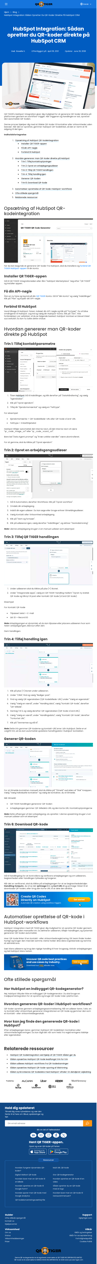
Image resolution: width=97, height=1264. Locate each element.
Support (87, 1214)
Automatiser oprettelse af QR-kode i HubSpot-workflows (43, 188)
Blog (15, 12)
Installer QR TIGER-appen (34, 143)
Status (8, 1235)
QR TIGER (40, 296)
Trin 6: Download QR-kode (34, 182)
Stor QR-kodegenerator (63, 1174)
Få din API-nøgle (29, 147)
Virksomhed (12, 1229)
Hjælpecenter (11, 1224)
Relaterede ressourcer (26, 197)
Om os (8, 1232)
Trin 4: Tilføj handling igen (33, 174)
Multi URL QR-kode (61, 1167)
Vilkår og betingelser (83, 1232)
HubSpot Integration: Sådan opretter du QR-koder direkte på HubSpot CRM (42, 15)
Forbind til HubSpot (30, 152)
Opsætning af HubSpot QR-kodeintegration (37, 140)
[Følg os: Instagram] (48, 1135)
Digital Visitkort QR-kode (25, 1174)
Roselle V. (20, 51)
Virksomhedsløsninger (14, 1238)
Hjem (6, 12)
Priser (7, 1241)
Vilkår (88, 1229)
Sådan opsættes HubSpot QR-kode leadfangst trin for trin (39, 1059)
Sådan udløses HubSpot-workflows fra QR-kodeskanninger (39, 1063)
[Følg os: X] (63, 1135)
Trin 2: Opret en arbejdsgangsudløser (39, 165)
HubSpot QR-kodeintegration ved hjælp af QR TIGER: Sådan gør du (43, 1055)
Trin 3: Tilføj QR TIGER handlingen (37, 170)
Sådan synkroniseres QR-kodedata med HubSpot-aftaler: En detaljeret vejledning (50, 1071)
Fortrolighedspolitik (84, 1238)
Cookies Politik (86, 1241)
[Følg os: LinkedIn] (33, 1135)
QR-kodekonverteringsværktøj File (30, 1200)
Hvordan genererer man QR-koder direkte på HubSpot (42, 158)
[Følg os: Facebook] (56, 1135)
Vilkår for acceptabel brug (80, 1235)
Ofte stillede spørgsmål (26, 193)
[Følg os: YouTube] (41, 1135)
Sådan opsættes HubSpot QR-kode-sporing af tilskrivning (38, 1067)
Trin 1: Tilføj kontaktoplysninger (36, 161)
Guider (9, 1214)
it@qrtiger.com (85, 1218)
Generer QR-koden (30, 178)
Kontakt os (9, 1221)
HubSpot (20, 395)
